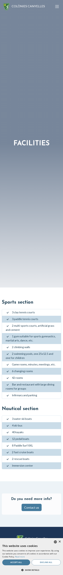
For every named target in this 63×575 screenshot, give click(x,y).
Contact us (31, 507)
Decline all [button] (46, 562)
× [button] (59, 542)
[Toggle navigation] (57, 6)
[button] (31, 570)
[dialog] (31, 556)
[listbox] (55, 541)
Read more (20, 556)
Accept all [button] (16, 562)
